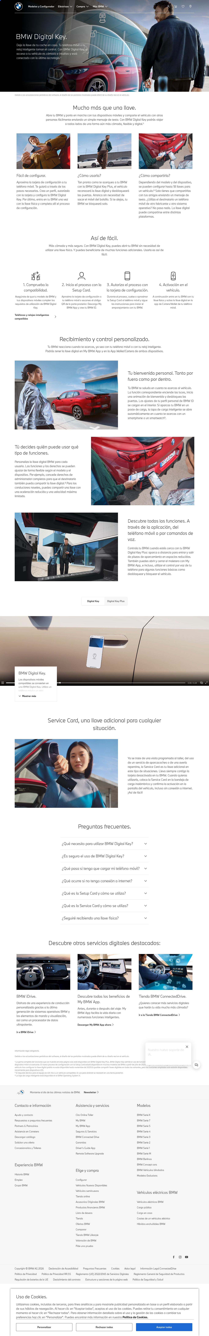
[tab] (93, 601)
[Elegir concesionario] (190, 6)
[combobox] (196, 1065)
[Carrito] (176, 6)
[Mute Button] (201, 682)
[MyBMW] (168, 6)
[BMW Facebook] (173, 1257)
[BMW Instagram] (180, 1257)
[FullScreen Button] (206, 682)
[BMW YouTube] (186, 1257)
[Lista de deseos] (183, 6)
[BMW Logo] (19, 6)
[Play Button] (3, 683)
